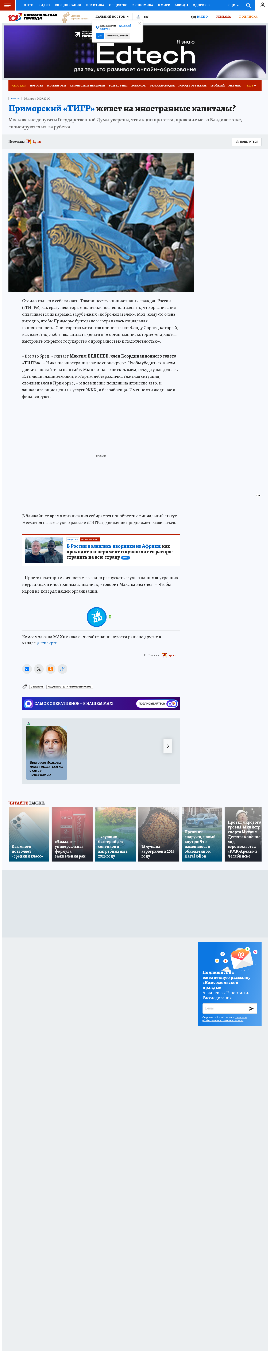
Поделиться (249, 141)
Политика (95, 5)
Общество (118, 5)
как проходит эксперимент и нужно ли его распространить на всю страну (119, 552)
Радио (202, 17)
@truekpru (47, 643)
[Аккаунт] (262, 5)
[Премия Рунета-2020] (73, 17)
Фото (28, 5)
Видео (44, 5)
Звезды (181, 5)
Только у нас (118, 85)
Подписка (248, 17)
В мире (164, 5)
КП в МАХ (234, 85)
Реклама (223, 17)
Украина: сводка (162, 85)
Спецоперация (68, 5)
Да (100, 35)
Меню (7, 5)
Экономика (142, 5)
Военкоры (138, 85)
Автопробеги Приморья (87, 85)
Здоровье (201, 5)
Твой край (217, 85)
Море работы (56, 85)
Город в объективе (192, 85)
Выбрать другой (117, 35)
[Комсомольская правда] (32, 17)
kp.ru (37, 141)
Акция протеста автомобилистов (69, 686)
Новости (36, 85)
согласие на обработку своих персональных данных (224, 1019)
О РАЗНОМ (37, 686)
